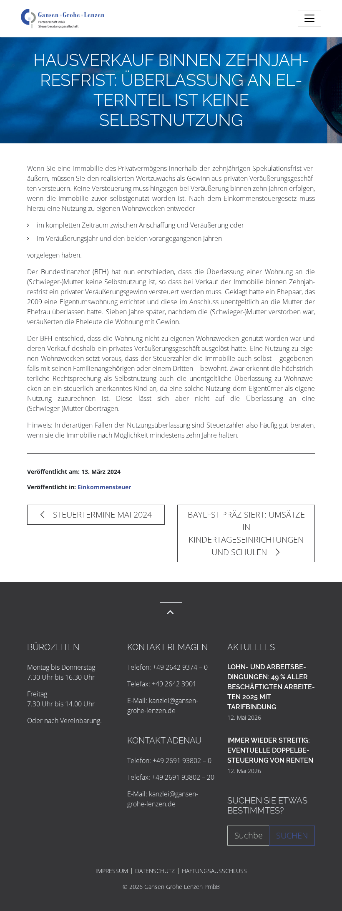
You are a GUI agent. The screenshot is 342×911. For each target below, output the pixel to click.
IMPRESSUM (112, 871)
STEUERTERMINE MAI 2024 (101, 514)
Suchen (292, 835)
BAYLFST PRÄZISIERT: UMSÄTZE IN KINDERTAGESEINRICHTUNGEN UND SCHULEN (246, 533)
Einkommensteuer (104, 487)
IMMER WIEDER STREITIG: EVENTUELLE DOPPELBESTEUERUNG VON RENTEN (270, 750)
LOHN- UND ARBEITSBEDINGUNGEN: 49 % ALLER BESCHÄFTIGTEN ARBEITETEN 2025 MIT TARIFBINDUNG (271, 687)
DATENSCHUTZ (155, 871)
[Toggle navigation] (309, 18)
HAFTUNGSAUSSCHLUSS (214, 871)
